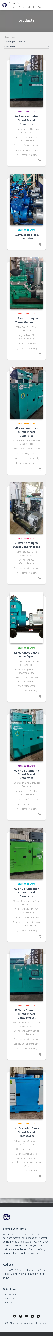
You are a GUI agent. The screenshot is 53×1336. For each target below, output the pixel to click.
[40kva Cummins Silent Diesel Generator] (26, 393)
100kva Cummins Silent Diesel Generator (26, 120)
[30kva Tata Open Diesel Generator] (26, 283)
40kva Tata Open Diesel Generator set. (26, 544)
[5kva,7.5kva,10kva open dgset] (26, 617)
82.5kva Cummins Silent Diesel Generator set (26, 1013)
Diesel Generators (26, 112)
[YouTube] (32, 1317)
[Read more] (39, 161)
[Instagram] (20, 1317)
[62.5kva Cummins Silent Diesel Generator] (26, 735)
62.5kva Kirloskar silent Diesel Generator (26, 892)
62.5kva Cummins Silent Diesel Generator (26, 774)
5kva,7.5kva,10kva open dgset (26, 654)
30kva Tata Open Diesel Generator (26, 320)
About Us (7, 1302)
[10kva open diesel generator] (26, 199)
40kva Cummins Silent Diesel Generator (26, 431)
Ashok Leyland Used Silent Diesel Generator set (26, 1132)
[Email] (26, 1317)
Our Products (9, 1294)
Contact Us (8, 1298)
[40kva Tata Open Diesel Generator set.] (26, 508)
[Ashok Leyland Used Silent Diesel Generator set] (26, 1093)
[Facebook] (14, 1317)
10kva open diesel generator (26, 236)
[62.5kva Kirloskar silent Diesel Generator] (26, 853)
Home (6, 37)
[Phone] (38, 1317)
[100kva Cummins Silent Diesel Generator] (26, 81)
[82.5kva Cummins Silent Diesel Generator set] (26, 975)
